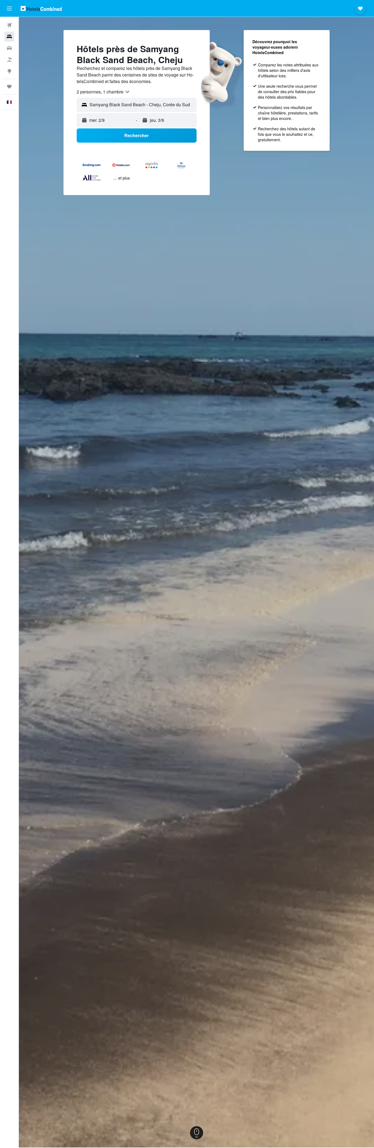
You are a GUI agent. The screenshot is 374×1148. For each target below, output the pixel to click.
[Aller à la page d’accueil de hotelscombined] (41, 8)
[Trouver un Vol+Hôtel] (9, 59)
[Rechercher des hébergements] (9, 36)
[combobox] (103, 92)
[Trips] (9, 86)
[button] (9, 8)
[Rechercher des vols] (9, 25)
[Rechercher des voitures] (9, 48)
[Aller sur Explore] (9, 71)
